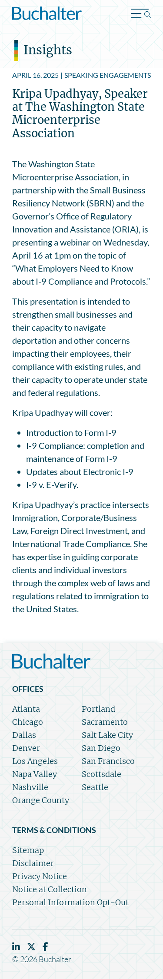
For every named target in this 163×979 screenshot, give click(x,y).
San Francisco (108, 761)
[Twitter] (31, 946)
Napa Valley (34, 774)
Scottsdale (101, 774)
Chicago (27, 722)
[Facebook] (45, 946)
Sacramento (105, 722)
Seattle (95, 787)
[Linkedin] (16, 946)
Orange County (40, 800)
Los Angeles (35, 761)
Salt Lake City (107, 735)
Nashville (30, 787)
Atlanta (26, 709)
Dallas (24, 735)
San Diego (101, 748)
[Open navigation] (141, 14)
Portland (98, 709)
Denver (26, 748)
